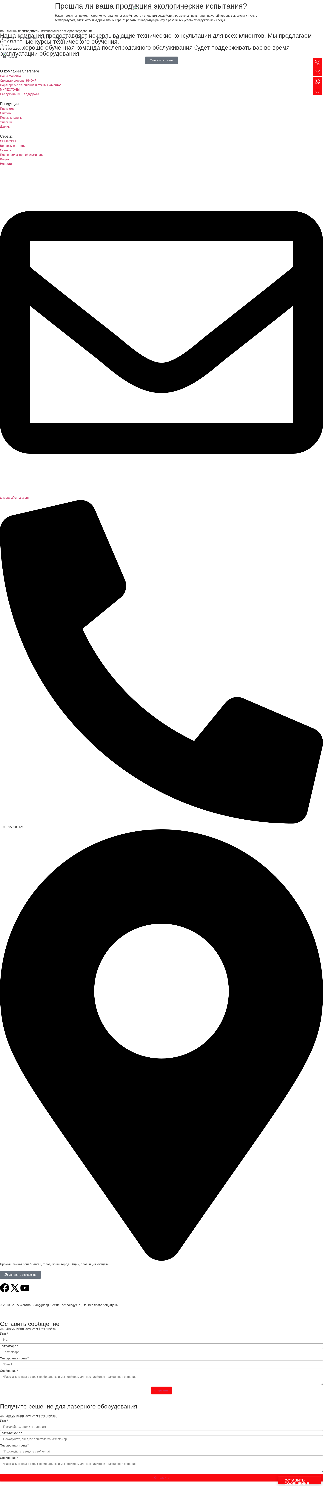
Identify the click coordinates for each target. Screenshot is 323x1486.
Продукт (61, 38)
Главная (8, 38)
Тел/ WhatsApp (11, 1433)
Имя (4, 1333)
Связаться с (122, 38)
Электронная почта (14, 1358)
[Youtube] (25, 1288)
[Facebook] (4, 1288)
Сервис (81, 38)
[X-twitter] (14, 1288)
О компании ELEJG (33, 38)
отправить (161, 1390)
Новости (101, 38)
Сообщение (9, 1370)
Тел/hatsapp (9, 1346)
